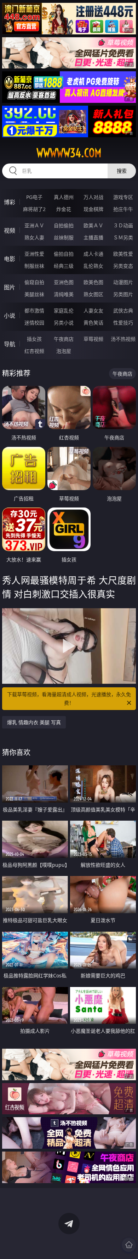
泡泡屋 (63, 351)
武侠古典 (123, 310)
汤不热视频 (123, 338)
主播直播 (93, 237)
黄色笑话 (93, 322)
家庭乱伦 (64, 310)
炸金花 (63, 209)
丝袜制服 (64, 237)
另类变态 (123, 265)
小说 (9, 316)
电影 (9, 259)
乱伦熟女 (93, 265)
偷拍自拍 (64, 253)
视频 (9, 230)
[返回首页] (129, 1245)
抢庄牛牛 (123, 209)
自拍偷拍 (64, 225)
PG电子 (34, 197)
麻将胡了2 (34, 209)
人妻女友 (93, 310)
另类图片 (123, 294)
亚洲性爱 (34, 253)
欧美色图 (93, 282)
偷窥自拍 (34, 282)
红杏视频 (34, 351)
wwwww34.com (69, 153)
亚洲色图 (64, 282)
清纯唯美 (64, 294)
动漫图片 (123, 282)
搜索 (122, 170)
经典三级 (64, 265)
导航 (9, 344)
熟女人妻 (34, 237)
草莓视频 (93, 338)
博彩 (9, 202)
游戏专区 (123, 197)
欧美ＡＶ (93, 225)
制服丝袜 (34, 265)
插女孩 (34, 338)
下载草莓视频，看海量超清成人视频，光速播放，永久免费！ (69, 698)
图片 (9, 287)
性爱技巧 (123, 322)
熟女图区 (93, 294)
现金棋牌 (93, 209)
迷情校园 (34, 322)
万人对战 (93, 197)
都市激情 (34, 310)
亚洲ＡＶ (34, 225)
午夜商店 (64, 338)
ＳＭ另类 (123, 237)
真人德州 (64, 197)
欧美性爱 (123, 253)
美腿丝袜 (34, 294)
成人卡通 (93, 253)
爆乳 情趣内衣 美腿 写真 (34, 722)
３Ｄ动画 (123, 225)
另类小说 (64, 322)
